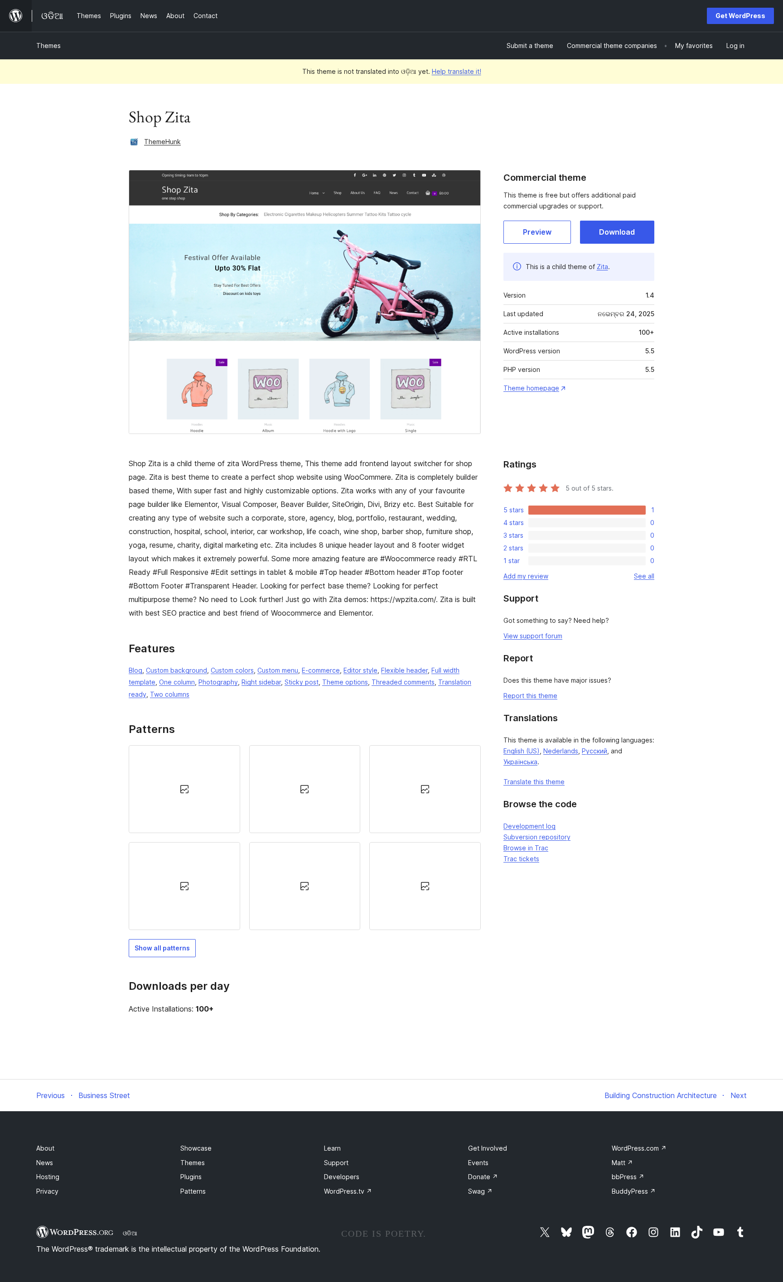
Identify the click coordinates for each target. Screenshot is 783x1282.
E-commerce (321, 670)
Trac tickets (521, 859)
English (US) (521, 751)
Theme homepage (531, 388)
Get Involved (487, 1148)
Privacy (47, 1191)
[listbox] (305, 837)
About (45, 1148)
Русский (594, 751)
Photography (218, 682)
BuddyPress (634, 1191)
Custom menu (277, 670)
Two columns (169, 694)
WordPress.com (639, 1148)
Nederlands (560, 751)
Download (617, 231)
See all (644, 576)
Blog (135, 670)
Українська (520, 762)
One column (177, 682)
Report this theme (530, 695)
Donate (483, 1177)
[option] (184, 789)
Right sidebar (261, 682)
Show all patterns (162, 948)
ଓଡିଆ (130, 1233)
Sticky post (302, 682)
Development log (529, 826)
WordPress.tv (348, 1191)
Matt (622, 1162)
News (44, 1162)
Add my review (525, 576)
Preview (537, 231)
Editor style (360, 670)
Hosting (47, 1177)
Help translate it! (456, 71)
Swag (480, 1191)
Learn (332, 1148)
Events (478, 1162)
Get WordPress (740, 15)
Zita (602, 266)
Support (336, 1162)
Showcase (196, 1148)
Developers (341, 1177)
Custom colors (232, 670)
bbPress (628, 1177)
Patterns (193, 1191)
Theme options (345, 682)
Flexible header (404, 670)
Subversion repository (536, 837)
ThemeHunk (162, 141)
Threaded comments (403, 682)
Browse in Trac (525, 848)
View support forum (532, 636)
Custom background (176, 670)
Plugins (191, 1177)
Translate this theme (534, 782)
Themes (48, 45)
